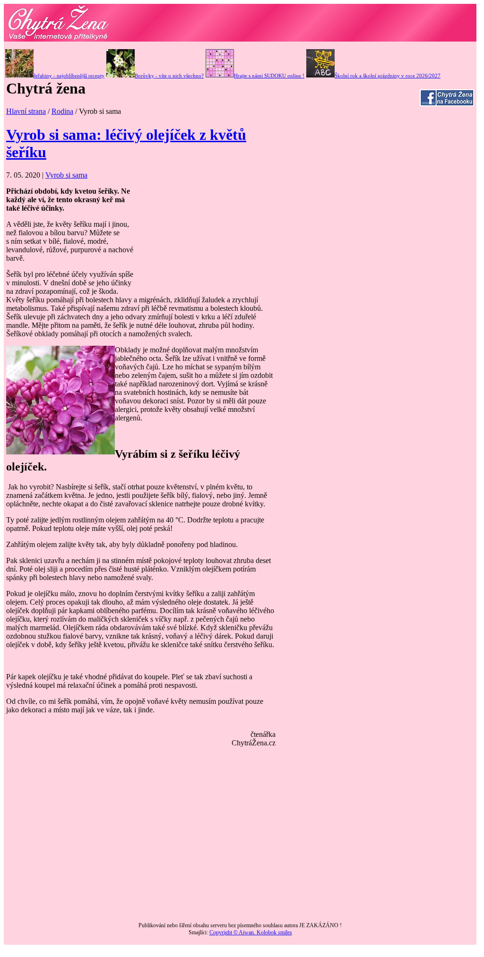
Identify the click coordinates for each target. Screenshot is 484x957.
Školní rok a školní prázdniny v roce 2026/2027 (388, 75)
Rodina (62, 111)
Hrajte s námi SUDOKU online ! (269, 75)
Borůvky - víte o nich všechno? (169, 75)
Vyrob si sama (66, 175)
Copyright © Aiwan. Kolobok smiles (250, 932)
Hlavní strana (26, 111)
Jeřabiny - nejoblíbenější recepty (69, 75)
